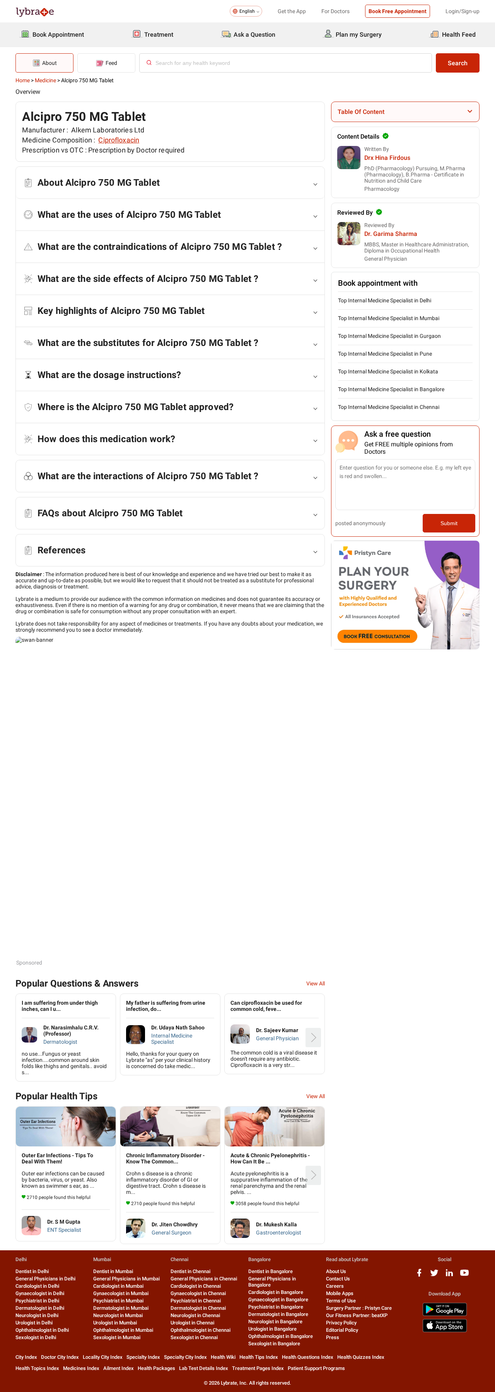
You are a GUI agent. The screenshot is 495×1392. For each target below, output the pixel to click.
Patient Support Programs (316, 1368)
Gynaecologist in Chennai (198, 1293)
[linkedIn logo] (449, 1275)
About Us (336, 1271)
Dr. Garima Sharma (390, 233)
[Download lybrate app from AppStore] (444, 1331)
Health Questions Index (307, 1357)
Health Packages (156, 1368)
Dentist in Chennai (190, 1271)
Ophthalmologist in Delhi (42, 1330)
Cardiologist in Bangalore (275, 1292)
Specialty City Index (185, 1357)
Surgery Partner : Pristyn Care (359, 1308)
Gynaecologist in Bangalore (278, 1299)
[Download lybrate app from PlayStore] (444, 1314)
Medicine (45, 80)
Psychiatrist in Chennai (196, 1301)
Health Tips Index (258, 1357)
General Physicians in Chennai (204, 1279)
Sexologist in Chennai (194, 1337)
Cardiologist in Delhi (37, 1286)
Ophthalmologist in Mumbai (123, 1330)
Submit (448, 523)
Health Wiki (223, 1357)
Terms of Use (341, 1301)
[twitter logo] (434, 1275)
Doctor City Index (60, 1357)
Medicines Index (81, 1368)
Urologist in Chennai (192, 1323)
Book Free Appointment (398, 11)
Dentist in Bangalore (270, 1271)
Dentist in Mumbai (113, 1271)
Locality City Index (103, 1357)
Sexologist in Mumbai (116, 1337)
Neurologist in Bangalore (275, 1321)
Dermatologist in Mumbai (120, 1308)
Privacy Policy (341, 1323)
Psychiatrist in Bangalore (275, 1307)
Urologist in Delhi (34, 1323)
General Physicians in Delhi (45, 1279)
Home (22, 80)
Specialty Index (143, 1357)
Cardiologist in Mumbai (118, 1286)
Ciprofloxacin (118, 140)
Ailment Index (118, 1368)
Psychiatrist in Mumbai (118, 1301)
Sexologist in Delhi (35, 1337)
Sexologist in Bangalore (274, 1343)
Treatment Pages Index (258, 1368)
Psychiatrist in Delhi (37, 1301)
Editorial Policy (342, 1330)
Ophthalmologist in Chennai (200, 1330)
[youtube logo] (464, 1275)
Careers (335, 1286)
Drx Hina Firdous (387, 157)
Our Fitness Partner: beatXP (356, 1315)
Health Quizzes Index (360, 1357)
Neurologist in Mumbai (118, 1315)
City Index (26, 1357)
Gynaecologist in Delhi (39, 1293)
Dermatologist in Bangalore (278, 1314)
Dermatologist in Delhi (39, 1308)
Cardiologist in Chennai (196, 1286)
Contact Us (338, 1279)
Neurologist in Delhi (36, 1315)
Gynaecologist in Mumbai (120, 1293)
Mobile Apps (339, 1293)
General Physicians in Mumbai (126, 1279)
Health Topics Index (37, 1368)
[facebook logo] (419, 1275)
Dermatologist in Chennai (198, 1308)
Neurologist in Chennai (195, 1315)
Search (458, 63)
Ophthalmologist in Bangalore (280, 1336)
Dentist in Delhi (32, 1271)
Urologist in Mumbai (115, 1323)
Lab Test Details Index (203, 1368)
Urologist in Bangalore (272, 1329)
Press (332, 1337)
